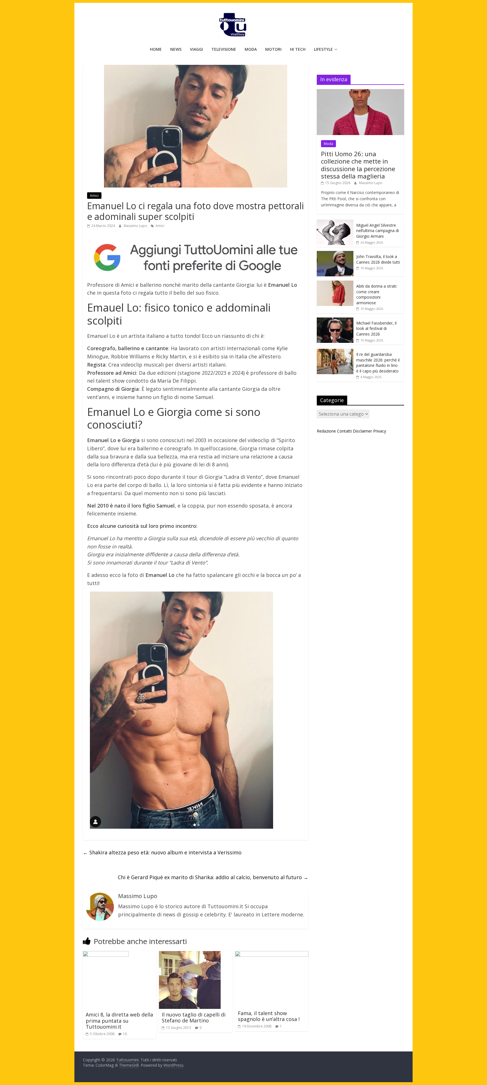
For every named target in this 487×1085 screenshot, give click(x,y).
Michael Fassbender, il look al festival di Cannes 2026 (376, 328)
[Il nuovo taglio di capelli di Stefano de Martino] (190, 954)
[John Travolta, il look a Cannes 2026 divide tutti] (335, 254)
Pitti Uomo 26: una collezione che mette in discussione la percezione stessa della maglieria (358, 164)
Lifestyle (323, 49)
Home (156, 49)
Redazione (326, 431)
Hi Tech (298, 49)
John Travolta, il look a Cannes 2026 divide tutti (378, 259)
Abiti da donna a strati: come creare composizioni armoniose (376, 294)
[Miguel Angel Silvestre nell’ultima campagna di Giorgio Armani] (335, 222)
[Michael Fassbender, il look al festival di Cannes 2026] (335, 320)
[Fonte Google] (195, 258)
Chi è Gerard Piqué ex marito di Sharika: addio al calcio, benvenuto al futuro (213, 877)
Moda (251, 49)
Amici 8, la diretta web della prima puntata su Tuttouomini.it (119, 1020)
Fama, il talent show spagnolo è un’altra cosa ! (269, 1016)
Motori (273, 49)
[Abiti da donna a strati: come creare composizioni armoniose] (335, 283)
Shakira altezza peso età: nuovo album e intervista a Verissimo (162, 852)
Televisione (223, 49)
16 (125, 1033)
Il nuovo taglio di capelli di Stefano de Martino (193, 1017)
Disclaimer (362, 431)
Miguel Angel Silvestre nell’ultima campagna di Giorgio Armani (377, 230)
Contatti (344, 431)
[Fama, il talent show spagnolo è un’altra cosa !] (271, 954)
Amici (94, 195)
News (175, 49)
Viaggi (196, 49)
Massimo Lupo (136, 225)
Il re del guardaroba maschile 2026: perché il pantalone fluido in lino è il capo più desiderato (378, 363)
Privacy (379, 431)
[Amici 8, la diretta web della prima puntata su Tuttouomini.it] (106, 954)
